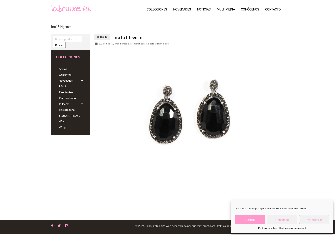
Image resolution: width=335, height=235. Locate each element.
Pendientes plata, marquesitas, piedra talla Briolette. (142, 43)
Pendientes (66, 92)
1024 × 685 (104, 43)
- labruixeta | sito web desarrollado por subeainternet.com (180, 225)
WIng (62, 127)
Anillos (63, 68)
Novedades (182, 9)
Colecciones (157, 9)
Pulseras (64, 103)
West (62, 121)
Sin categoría (67, 109)
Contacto (273, 9)
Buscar (59, 45)
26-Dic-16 (102, 36)
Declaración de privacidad (292, 227)
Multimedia (226, 9)
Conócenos (250, 9)
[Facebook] (52, 225)
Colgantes (65, 74)
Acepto (250, 219)
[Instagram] (66, 225)
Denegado (282, 219)
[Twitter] (59, 225)
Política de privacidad (230, 225)
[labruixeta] (71, 8)
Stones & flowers (69, 115)
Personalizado (67, 98)
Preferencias (314, 219)
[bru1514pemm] (189, 115)
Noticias (204, 9)
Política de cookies (267, 227)
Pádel (62, 86)
